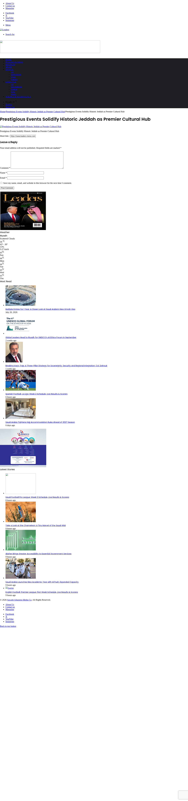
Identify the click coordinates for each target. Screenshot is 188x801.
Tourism (14, 79)
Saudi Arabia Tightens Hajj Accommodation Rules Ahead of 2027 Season (40, 422)
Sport (9, 67)
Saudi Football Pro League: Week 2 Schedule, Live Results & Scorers (37, 497)
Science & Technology (18, 96)
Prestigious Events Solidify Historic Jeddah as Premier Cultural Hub (35, 111)
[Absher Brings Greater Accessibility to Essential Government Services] (21, 550)
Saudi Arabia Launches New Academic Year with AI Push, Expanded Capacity (42, 582)
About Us (10, 3)
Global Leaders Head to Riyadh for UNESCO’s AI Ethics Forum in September (41, 337)
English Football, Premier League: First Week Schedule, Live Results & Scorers (42, 592)
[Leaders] (4, 30)
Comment (5, 168)
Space (13, 77)
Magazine (10, 8)
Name (3, 173)
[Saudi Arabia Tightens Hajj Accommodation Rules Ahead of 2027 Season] (21, 418)
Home (9, 59)
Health (13, 94)
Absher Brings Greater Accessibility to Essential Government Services (38, 553)
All (12, 72)
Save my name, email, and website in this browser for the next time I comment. (37, 183)
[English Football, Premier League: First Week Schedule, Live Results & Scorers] (10, 588)
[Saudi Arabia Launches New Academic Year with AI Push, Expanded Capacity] (21, 578)
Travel (9, 69)
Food (13, 92)
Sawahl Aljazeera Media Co (19, 600)
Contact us (10, 6)
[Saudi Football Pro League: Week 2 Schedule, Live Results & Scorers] (21, 493)
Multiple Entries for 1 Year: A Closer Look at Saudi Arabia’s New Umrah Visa (40, 309)
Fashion (14, 89)
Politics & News (14, 62)
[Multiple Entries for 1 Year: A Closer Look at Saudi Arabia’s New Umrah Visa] (21, 305)
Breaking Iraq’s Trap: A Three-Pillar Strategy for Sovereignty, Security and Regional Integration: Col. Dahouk (56, 365)
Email (3, 178)
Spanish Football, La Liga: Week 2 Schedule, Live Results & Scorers (36, 394)
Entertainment (16, 87)
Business (10, 64)
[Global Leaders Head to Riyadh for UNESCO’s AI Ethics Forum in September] (21, 333)
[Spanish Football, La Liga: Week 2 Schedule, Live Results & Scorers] (21, 390)
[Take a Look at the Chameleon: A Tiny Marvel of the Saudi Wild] (21, 522)
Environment (16, 74)
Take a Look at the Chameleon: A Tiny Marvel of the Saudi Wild (36, 525)
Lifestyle (11, 82)
